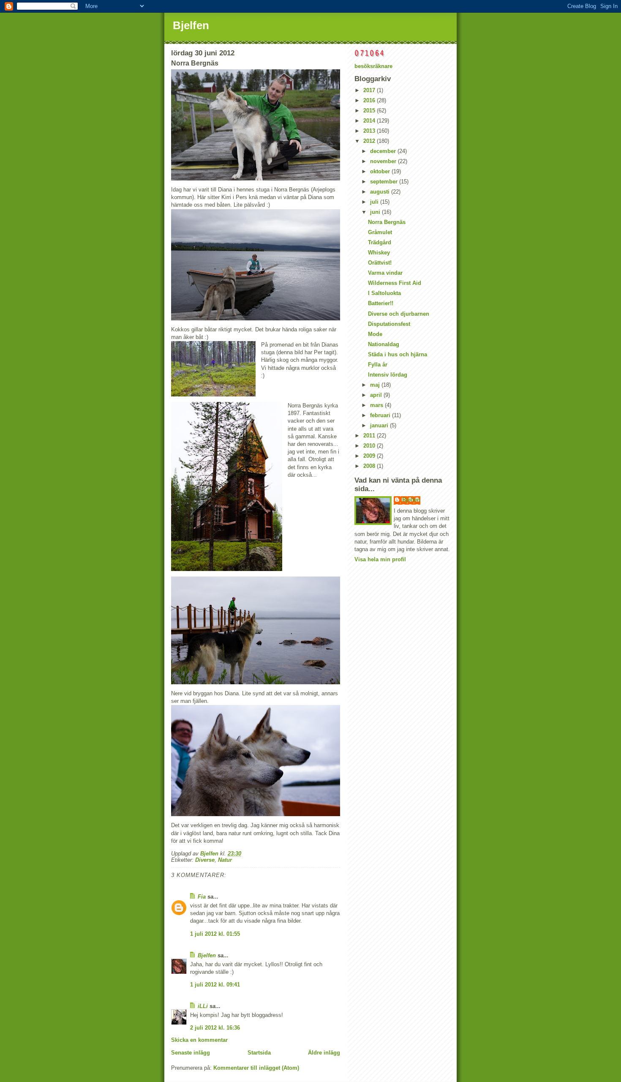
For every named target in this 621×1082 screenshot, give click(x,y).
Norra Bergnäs (387, 222)
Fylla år (377, 364)
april (377, 395)
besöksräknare (373, 66)
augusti (380, 192)
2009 (370, 456)
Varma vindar (385, 273)
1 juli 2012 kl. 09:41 (215, 984)
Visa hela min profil (380, 559)
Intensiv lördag (387, 375)
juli (375, 202)
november (384, 161)
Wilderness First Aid (394, 283)
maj (375, 385)
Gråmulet (380, 232)
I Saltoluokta (384, 293)
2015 (370, 110)
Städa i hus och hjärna (397, 354)
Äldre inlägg (324, 1052)
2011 (370, 435)
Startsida (259, 1052)
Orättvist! (380, 263)
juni (376, 212)
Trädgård (379, 242)
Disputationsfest (389, 324)
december (384, 151)
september (384, 181)
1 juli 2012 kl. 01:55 (215, 934)
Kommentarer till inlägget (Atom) (256, 1068)
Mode (375, 334)
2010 (370, 446)
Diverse (205, 860)
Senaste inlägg (190, 1052)
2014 (370, 120)
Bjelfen (191, 25)
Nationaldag (383, 344)
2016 (370, 100)
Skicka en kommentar (199, 1040)
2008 (370, 466)
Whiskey (379, 252)
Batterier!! (380, 303)
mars (377, 405)
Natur (225, 860)
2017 (370, 90)
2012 (370, 141)
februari (381, 415)
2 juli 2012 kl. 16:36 (215, 1028)
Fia (202, 896)
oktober (381, 171)
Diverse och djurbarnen (398, 314)
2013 (370, 131)
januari (380, 425)
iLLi (203, 1006)
